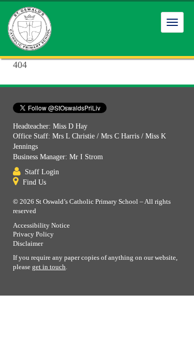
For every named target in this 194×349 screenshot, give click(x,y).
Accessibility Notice (41, 225)
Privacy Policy (33, 234)
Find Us (34, 182)
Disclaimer (28, 243)
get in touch (49, 267)
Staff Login (42, 172)
